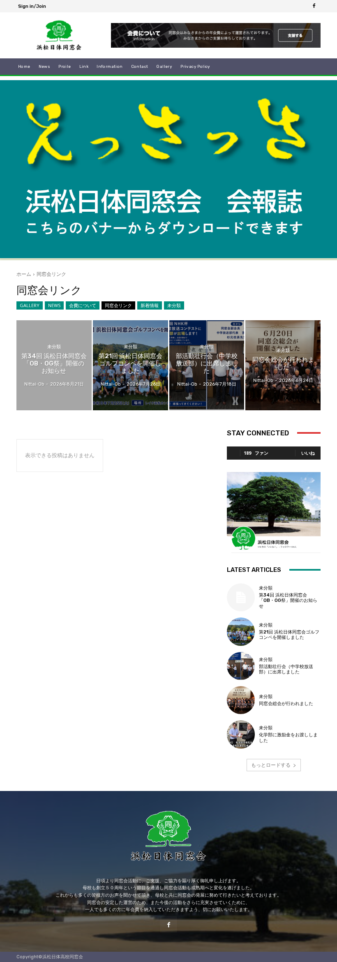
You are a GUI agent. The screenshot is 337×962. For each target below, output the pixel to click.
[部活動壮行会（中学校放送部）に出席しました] (207, 365)
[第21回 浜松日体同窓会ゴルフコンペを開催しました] (130, 365)
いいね (308, 453)
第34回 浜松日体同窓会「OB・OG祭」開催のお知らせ (288, 600)
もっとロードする (271, 764)
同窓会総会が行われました (286, 703)
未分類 (174, 305)
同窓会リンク (118, 305)
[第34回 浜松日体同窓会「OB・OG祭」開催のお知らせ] (54, 365)
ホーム (23, 274)
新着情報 (150, 305)
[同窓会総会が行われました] (283, 365)
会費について (82, 305)
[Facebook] (314, 6)
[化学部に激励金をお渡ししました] (241, 734)
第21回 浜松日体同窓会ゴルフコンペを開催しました (289, 634)
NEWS (54, 305)
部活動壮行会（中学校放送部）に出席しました (286, 669)
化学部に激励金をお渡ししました (288, 737)
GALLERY (29, 305)
